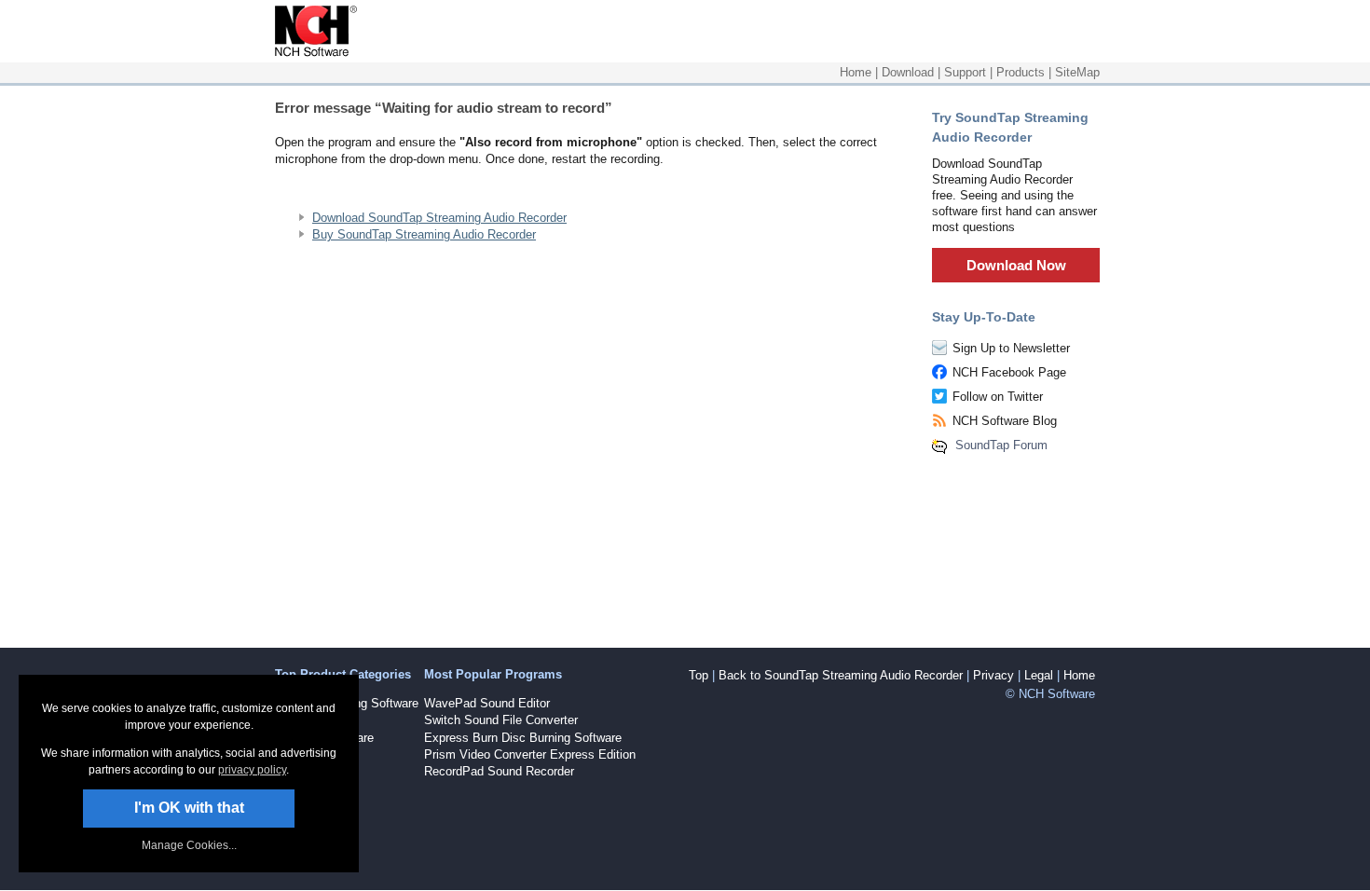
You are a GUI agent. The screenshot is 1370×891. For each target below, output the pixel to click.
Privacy (993, 675)
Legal (1038, 675)
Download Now (1016, 265)
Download (908, 72)
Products (1020, 72)
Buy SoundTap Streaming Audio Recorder (424, 234)
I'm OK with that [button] (189, 808)
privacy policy (252, 769)
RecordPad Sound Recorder (499, 771)
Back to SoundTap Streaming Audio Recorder (841, 675)
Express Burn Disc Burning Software (523, 738)
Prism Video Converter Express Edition (530, 754)
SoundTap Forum (1001, 445)
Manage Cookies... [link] (189, 845)
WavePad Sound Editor (487, 703)
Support (965, 72)
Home (855, 72)
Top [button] (698, 675)
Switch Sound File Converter (501, 720)
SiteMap (1077, 72)
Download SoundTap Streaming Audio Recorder (439, 218)
